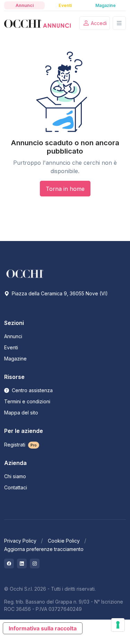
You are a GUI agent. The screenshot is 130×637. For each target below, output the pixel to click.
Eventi (11, 347)
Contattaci (15, 487)
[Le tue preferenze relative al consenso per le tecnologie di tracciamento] (117, 624)
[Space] (25, 273)
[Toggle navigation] (119, 23)
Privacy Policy (20, 541)
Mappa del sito (21, 412)
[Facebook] (9, 563)
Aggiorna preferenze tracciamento (44, 549)
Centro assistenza (31, 390)
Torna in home (65, 188)
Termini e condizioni (27, 401)
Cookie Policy (64, 541)
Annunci (13, 336)
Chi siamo (15, 476)
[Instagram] (35, 563)
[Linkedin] (22, 563)
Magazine (15, 359)
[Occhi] (37, 23)
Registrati (20, 445)
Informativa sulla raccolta (43, 628)
